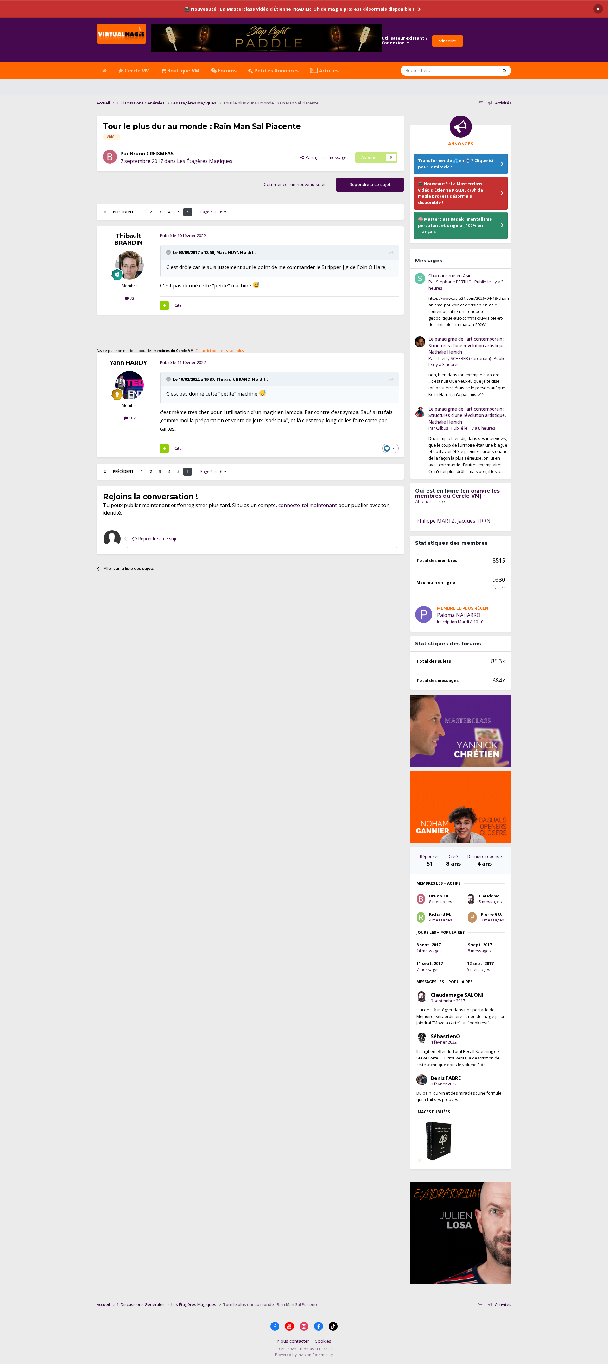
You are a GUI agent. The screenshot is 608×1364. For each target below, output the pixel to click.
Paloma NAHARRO (458, 615)
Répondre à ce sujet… (160, 539)
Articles (328, 70)
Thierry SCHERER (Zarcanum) (463, 358)
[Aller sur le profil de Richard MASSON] (421, 917)
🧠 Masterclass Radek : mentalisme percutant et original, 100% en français (455, 225)
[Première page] (104, 212)
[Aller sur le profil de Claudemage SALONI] (471, 899)
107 (132, 418)
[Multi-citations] (164, 305)
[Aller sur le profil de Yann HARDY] (129, 385)
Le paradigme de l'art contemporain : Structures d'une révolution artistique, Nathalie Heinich (467, 345)
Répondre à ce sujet (370, 184)
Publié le (473, 428)
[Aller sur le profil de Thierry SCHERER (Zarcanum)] (420, 341)
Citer (178, 305)
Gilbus (442, 428)
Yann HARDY (128, 362)
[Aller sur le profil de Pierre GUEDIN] (472, 917)
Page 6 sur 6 (212, 212)
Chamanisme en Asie (450, 276)
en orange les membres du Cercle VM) (457, 493)
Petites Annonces (276, 70)
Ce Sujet (482, 70)
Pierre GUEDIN (496, 914)
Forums (227, 70)
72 (131, 298)
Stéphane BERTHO (454, 282)
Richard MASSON (447, 914)
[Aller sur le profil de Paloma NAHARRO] (423, 614)
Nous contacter (293, 1341)
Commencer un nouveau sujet (295, 184)
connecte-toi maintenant (307, 505)
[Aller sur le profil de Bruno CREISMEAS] (110, 157)
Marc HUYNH (229, 252)
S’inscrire (447, 41)
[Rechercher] (504, 71)
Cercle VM (136, 70)
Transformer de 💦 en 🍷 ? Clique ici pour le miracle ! (455, 164)
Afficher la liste (430, 501)
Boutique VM (183, 70)
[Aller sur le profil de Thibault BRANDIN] (129, 265)
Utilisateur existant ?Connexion (405, 40)
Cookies (323, 1341)
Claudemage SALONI (500, 896)
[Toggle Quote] (169, 252)
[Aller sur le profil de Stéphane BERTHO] (420, 278)
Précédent (123, 212)
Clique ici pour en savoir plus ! (220, 351)
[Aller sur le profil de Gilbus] (420, 411)
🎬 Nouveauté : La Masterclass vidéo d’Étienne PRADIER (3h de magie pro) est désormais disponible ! (299, 9)
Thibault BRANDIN (128, 239)
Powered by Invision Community (304, 1354)
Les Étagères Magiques (204, 161)
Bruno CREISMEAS (152, 153)
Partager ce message (325, 157)
